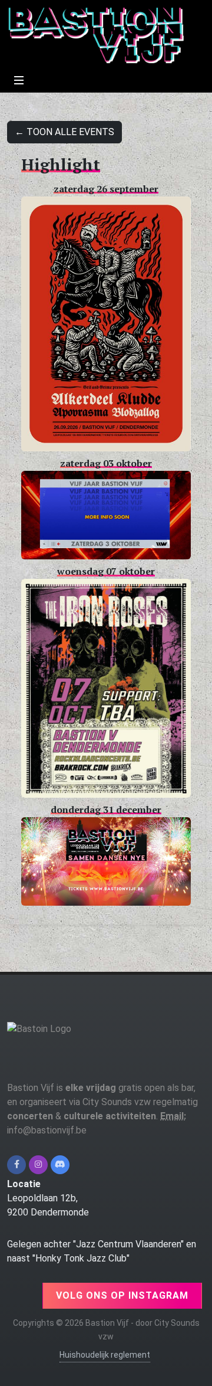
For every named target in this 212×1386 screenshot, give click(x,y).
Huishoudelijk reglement (104, 1354)
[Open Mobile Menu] (19, 80)
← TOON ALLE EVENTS (64, 131)
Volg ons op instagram (122, 1295)
